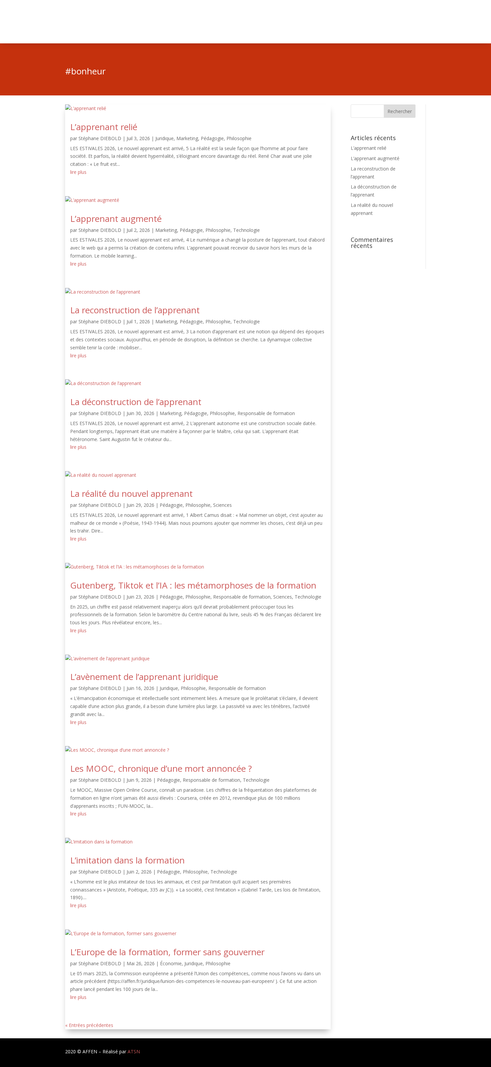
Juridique (164, 138)
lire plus (78, 172)
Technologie (246, 230)
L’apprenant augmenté (116, 219)
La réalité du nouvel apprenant (131, 493)
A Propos (391, 22)
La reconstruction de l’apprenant (135, 310)
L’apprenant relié (103, 127)
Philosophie (239, 138)
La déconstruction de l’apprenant (135, 402)
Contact (417, 22)
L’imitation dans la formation (127, 860)
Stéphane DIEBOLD (99, 138)
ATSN (134, 1051)
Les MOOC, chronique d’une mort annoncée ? (161, 768)
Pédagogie (212, 138)
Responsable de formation (266, 413)
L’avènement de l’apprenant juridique (144, 677)
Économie (171, 963)
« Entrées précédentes (89, 1025)
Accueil (329, 22)
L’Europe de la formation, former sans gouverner (167, 952)
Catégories (355, 22)
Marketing (187, 138)
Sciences (222, 505)
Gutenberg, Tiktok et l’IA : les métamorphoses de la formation (193, 585)
